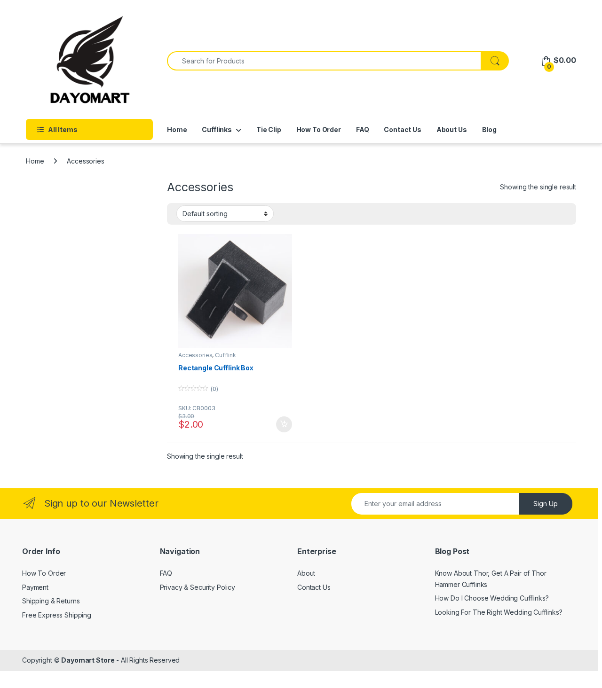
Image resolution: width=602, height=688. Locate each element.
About (306, 573)
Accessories (195, 355)
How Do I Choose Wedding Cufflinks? (492, 598)
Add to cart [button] (284, 424)
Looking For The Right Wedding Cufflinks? (498, 612)
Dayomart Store (87, 660)
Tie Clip (268, 129)
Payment (35, 587)
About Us (451, 129)
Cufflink (225, 355)
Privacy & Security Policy (198, 587)
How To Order (318, 129)
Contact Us (402, 129)
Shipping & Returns (50, 601)
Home (177, 129)
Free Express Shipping (56, 615)
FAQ (362, 129)
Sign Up (545, 504)
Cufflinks (217, 129)
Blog (489, 129)
